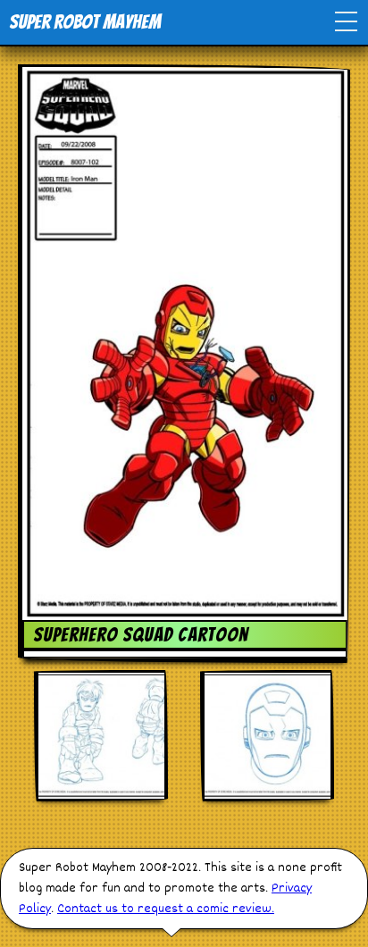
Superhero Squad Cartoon (140, 634)
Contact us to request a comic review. (165, 909)
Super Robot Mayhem (85, 22)
